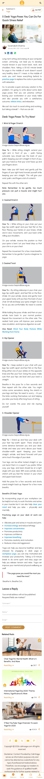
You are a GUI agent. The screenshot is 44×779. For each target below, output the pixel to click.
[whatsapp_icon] (15, 54)
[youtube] (28, 740)
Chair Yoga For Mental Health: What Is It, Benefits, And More (20, 660)
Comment (6, 603)
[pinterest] (34, 740)
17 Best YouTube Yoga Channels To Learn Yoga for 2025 (21, 724)
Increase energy (11, 525)
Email (4, 620)
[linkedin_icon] (8, 54)
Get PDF (38, 10)
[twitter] (22, 740)
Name (5, 612)
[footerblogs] (4, 775)
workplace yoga (9, 554)
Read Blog (9, 665)
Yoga (8, 11)
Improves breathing (12, 537)
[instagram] (16, 740)
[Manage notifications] (39, 774)
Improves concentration (14, 528)
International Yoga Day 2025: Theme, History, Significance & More (19, 692)
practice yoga (8, 79)
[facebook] (10, 740)
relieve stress (16, 101)
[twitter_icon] (5, 53)
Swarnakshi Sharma (16, 46)
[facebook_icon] (11, 54)
